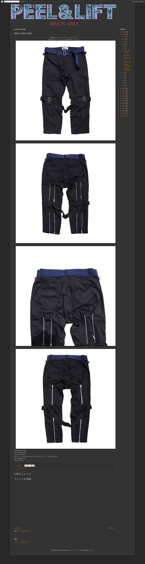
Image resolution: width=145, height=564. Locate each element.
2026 (123, 32)
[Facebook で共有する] (31, 466)
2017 (123, 106)
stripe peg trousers (126, 69)
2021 (123, 96)
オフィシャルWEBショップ (23, 542)
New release (22, 468)
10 (124, 41)
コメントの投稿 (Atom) (23, 531)
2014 (123, 113)
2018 (123, 103)
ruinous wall (126, 62)
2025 (123, 34)
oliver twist (126, 55)
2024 (123, 88)
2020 (123, 98)
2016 (123, 108)
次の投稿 (17, 528)
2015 (123, 111)
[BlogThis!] (27, 466)
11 (124, 39)
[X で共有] (29, 466)
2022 (123, 93)
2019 (123, 101)
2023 (123, 91)
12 (124, 36)
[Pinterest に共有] (33, 466)
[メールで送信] (25, 466)
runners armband (126, 65)
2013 (123, 116)
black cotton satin (126, 52)
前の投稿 (110, 528)
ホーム (64, 528)
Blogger (91, 550)
